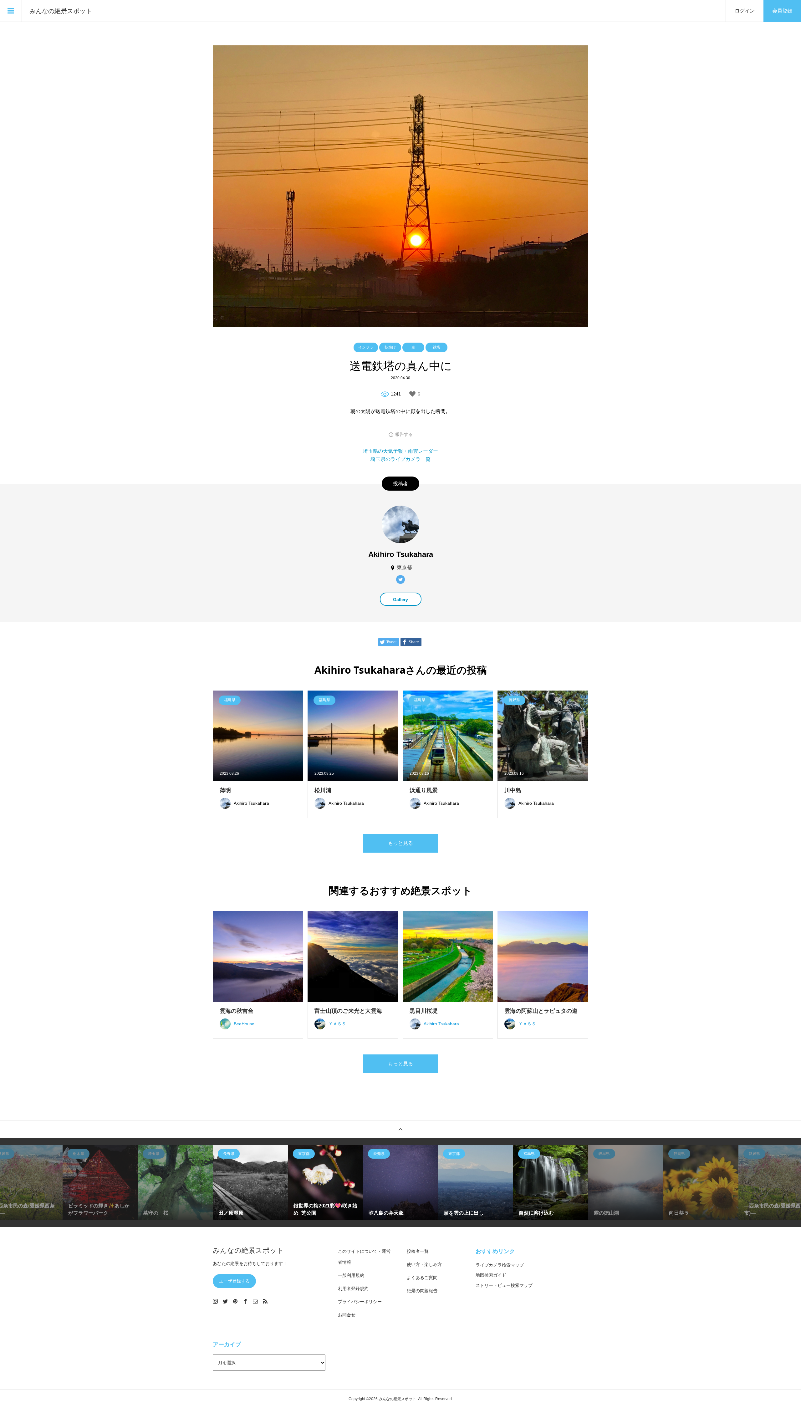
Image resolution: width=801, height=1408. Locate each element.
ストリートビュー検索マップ (504, 1285)
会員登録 (782, 10)
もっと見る (400, 843)
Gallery (400, 599)
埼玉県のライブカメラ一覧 (400, 459)
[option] (100, 1182)
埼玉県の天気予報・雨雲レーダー (400, 451)
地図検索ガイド (491, 1275)
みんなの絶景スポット (60, 11)
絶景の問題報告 (422, 1290)
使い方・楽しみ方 (424, 1264)
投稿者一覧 (418, 1251)
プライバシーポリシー (360, 1301)
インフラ (365, 347)
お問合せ (346, 1314)
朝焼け (390, 347)
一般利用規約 (351, 1275)
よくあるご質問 (422, 1277)
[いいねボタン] (412, 394)
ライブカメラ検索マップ (500, 1265)
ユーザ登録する (234, 1280)
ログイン (745, 10)
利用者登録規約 (353, 1288)
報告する (404, 434)
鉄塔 (436, 347)
